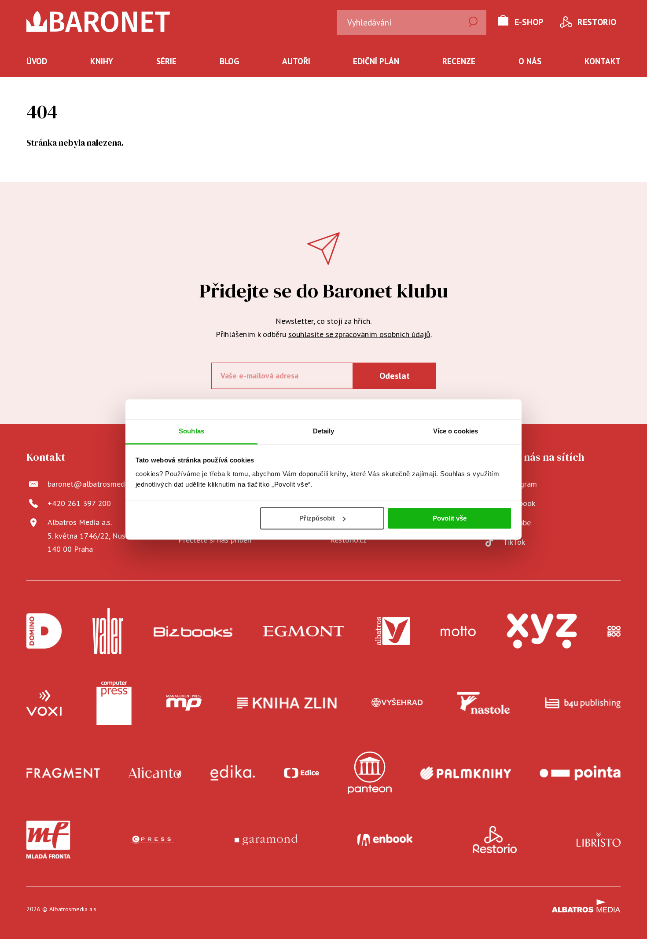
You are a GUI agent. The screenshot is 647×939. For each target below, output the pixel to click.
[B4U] (583, 703)
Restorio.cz (348, 540)
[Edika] (232, 772)
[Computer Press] (114, 703)
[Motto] (458, 631)
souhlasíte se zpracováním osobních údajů (359, 334)
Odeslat (394, 375)
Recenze (458, 61)
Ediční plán (376, 61)
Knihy (101, 61)
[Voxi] (44, 703)
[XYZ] (541, 631)
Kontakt (603, 61)
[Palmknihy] (465, 772)
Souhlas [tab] (191, 431)
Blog (229, 61)
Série (166, 61)
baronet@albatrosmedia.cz (93, 484)
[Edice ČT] (301, 772)
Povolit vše (450, 518)
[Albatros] (392, 631)
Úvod (36, 61)
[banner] (98, 21)
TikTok (514, 542)
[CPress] (152, 839)
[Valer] (107, 631)
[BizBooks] (193, 631)
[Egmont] (303, 631)
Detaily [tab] (324, 431)
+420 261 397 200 (79, 503)
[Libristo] (598, 839)
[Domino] (44, 631)
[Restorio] (495, 839)
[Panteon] (370, 772)
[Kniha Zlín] (287, 703)
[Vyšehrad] (397, 703)
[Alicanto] (155, 772)
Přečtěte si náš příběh (214, 540)
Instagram (520, 484)
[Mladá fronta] (48, 839)
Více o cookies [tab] (455, 431)
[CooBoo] (614, 631)
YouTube (517, 522)
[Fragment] (63, 772)
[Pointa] (580, 772)
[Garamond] (266, 839)
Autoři (296, 61)
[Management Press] (184, 703)
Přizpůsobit (317, 518)
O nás (529, 61)
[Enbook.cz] (385, 839)
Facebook (519, 503)
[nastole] (483, 703)
